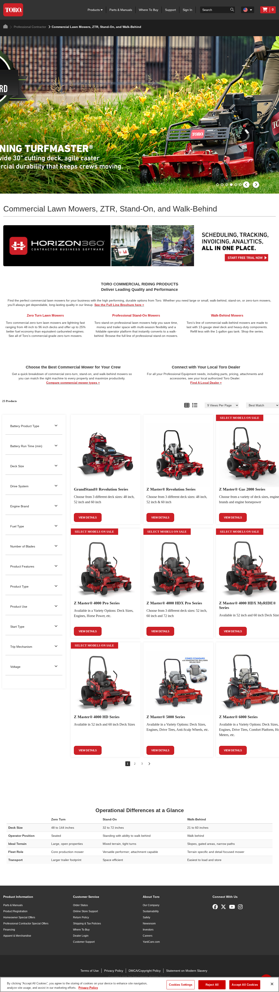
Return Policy (81, 917)
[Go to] (232, 9)
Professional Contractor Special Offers (25, 923)
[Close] (272, 984)
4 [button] (232, 185)
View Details (88, 517)
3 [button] (227, 185)
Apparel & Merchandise (17, 935)
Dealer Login (80, 935)
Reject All (212, 984)
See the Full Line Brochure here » (119, 305)
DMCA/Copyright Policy (145, 970)
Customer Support (84, 941)
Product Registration (15, 911)
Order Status (80, 905)
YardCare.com (151, 941)
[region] (139, 984)
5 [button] (236, 185)
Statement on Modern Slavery (186, 970)
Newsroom (149, 923)
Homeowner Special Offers (19, 917)
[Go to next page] (149, 763)
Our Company (151, 905)
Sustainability (151, 911)
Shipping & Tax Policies (87, 923)
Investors (148, 929)
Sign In (187, 10)
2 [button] (222, 185)
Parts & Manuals (120, 10)
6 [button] (241, 185)
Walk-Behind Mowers (227, 315)
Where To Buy (148, 10)
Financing (9, 929)
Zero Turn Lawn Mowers (45, 315)
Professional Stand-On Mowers (136, 315)
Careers (147, 935)
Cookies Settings (180, 984)
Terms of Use (89, 970)
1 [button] (218, 185)
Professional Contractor (29, 27)
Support (170, 10)
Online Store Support (85, 911)
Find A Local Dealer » (206, 382)
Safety (146, 917)
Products (94, 10)
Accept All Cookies (245, 984)
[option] (139, 115)
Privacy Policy (113, 970)
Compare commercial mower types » (73, 382)
